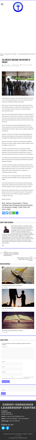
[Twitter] (18, 436)
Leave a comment (7, 66)
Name (4, 361)
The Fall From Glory (7, 308)
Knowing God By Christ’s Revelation (12, 285)
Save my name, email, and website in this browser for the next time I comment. (18, 378)
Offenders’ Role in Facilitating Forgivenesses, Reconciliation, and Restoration (11, 253)
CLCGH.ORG (12, 433)
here (25, 207)
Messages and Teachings (10, 54)
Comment (4, 346)
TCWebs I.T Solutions (27, 433)
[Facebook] (17, 436)
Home (1, 54)
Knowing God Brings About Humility (12, 330)
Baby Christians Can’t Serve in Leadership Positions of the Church (24, 258)
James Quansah (6, 64)
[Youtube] (20, 436)
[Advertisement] (18, 31)
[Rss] (15, 436)
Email (3, 366)
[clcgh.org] (18, 7)
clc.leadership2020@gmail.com (15, 416)
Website (4, 372)
